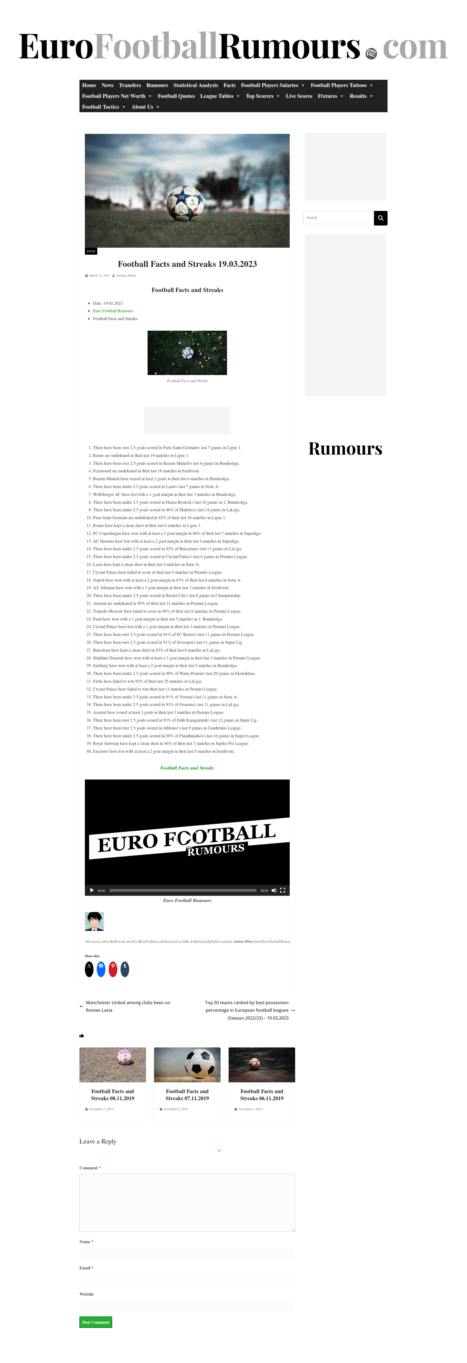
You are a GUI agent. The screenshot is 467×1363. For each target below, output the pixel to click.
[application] (187, 838)
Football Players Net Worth (113, 96)
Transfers (130, 85)
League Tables (217, 96)
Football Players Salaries (269, 85)
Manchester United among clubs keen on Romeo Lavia (128, 1006)
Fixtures (327, 96)
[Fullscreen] (282, 890)
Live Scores (299, 96)
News (108, 85)
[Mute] (274, 890)
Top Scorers (259, 96)
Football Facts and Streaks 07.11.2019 (187, 1094)
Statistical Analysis (196, 85)
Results (358, 96)
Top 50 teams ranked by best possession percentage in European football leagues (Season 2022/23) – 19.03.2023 (247, 1010)
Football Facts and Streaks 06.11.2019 (261, 1094)
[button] (187, 837)
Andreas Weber (126, 275)
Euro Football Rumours (113, 310)
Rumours (157, 85)
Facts (230, 85)
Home (89, 85)
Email (86, 1268)
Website (86, 1294)
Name (86, 1241)
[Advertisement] (187, 420)
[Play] (92, 890)
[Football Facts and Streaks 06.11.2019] (262, 1051)
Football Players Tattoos (339, 85)
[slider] (182, 890)
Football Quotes (176, 96)
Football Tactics (100, 107)
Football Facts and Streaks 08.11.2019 (112, 1094)
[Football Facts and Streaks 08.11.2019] (112, 1051)
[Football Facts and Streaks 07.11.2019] (187, 1051)
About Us (142, 107)
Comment (90, 1168)
